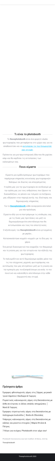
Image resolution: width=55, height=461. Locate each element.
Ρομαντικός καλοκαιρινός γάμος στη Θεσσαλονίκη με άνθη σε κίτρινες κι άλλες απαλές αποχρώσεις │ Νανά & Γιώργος (27, 404)
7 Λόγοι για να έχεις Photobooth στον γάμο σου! (25, 430)
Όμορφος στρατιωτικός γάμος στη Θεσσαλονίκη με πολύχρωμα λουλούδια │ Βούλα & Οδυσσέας (27, 413)
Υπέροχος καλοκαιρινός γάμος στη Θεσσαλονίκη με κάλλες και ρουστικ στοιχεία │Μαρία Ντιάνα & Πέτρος (27, 423)
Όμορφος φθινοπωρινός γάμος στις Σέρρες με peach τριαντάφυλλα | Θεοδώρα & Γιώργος (27, 394)
